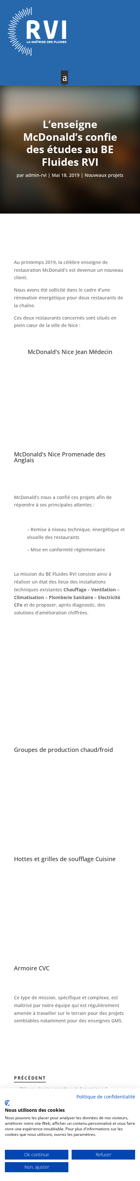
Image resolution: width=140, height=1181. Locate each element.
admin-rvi (36, 175)
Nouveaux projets (104, 175)
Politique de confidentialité (106, 1097)
